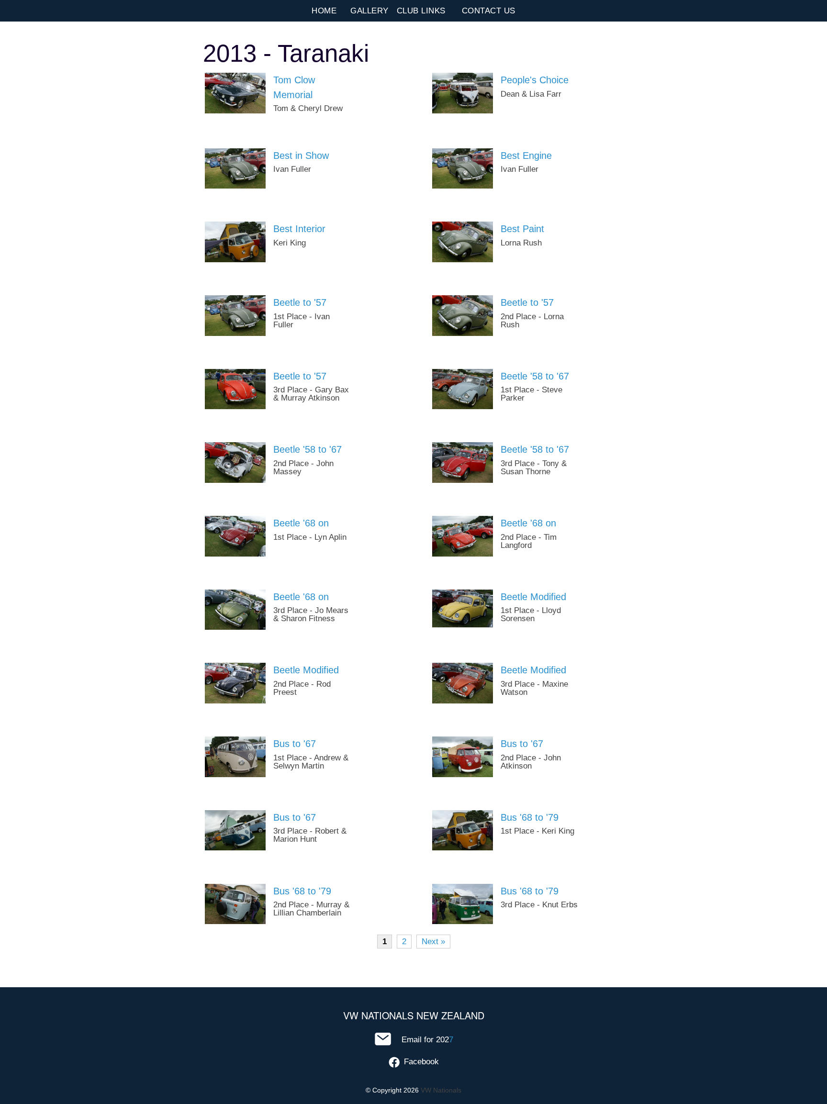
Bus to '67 (294, 743)
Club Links (421, 10)
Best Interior (299, 228)
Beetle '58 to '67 (535, 376)
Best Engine (526, 155)
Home (324, 10)
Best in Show (301, 155)
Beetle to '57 (299, 302)
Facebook (421, 1061)
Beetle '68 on (301, 523)
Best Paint (522, 228)
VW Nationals (441, 1090)
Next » (433, 941)
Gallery (369, 10)
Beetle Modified (533, 596)
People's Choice (535, 80)
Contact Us (488, 10)
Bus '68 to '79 (530, 817)
